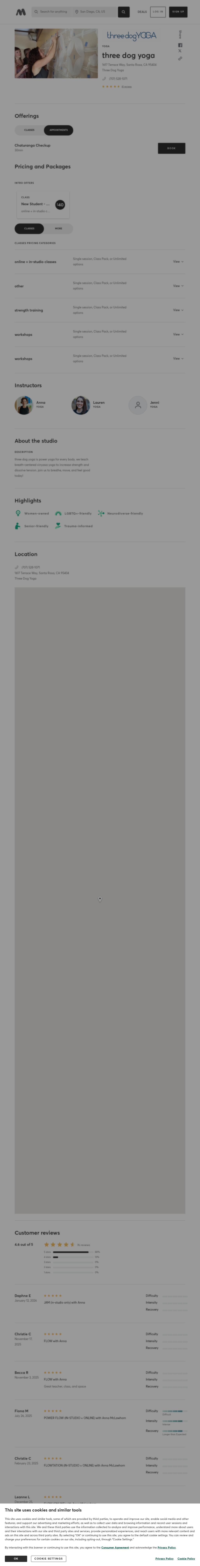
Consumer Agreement (115, 1547)
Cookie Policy (186, 1558)
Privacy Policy (167, 1547)
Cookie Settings (48, 1558)
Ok (16, 1558)
